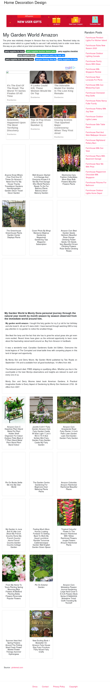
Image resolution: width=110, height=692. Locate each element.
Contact (45, 686)
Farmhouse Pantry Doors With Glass (94, 62)
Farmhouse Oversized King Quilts (95, 94)
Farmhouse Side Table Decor (95, 125)
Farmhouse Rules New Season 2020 (95, 47)
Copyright (73, 686)
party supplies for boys (14, 51)
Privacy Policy (59, 686)
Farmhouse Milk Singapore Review (93, 70)
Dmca (34, 686)
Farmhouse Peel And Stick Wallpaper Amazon (96, 133)
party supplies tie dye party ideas (19, 59)
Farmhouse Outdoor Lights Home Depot (94, 191)
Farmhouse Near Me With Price (94, 165)
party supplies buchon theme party (41, 51)
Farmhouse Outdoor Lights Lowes (94, 118)
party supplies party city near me (50, 55)
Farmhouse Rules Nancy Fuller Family (96, 102)
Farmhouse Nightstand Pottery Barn (95, 141)
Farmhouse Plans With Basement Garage (95, 157)
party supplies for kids (67, 59)
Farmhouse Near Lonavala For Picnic (94, 78)
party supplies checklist (68, 51)
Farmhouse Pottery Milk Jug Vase (96, 110)
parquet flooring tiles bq (46, 59)
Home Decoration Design (25, 2)
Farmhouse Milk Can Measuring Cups (94, 86)
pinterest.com (17, 667)
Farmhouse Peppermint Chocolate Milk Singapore (96, 174)
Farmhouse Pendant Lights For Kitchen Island (96, 39)
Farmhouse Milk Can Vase (94, 149)
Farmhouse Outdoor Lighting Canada (94, 54)
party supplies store (26, 55)
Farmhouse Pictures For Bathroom (96, 184)
